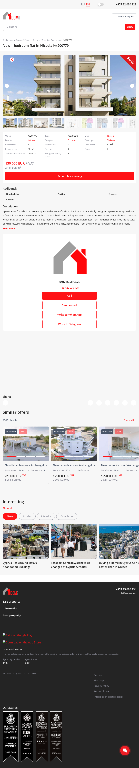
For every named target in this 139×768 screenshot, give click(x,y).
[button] (132, 86)
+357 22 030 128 (126, 4)
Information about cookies (109, 696)
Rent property (12, 615)
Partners (99, 675)
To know (71, 140)
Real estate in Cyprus (13, 40)
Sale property (11, 601)
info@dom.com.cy (128, 592)
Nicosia (45, 40)
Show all (129, 420)
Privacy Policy (101, 686)
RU (83, 4)
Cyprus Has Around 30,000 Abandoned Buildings (20, 565)
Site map (99, 680)
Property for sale (32, 40)
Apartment (56, 40)
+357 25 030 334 (126, 589)
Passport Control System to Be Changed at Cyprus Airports (70, 565)
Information (10, 608)
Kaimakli (32, 140)
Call (69, 296)
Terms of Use (101, 691)
